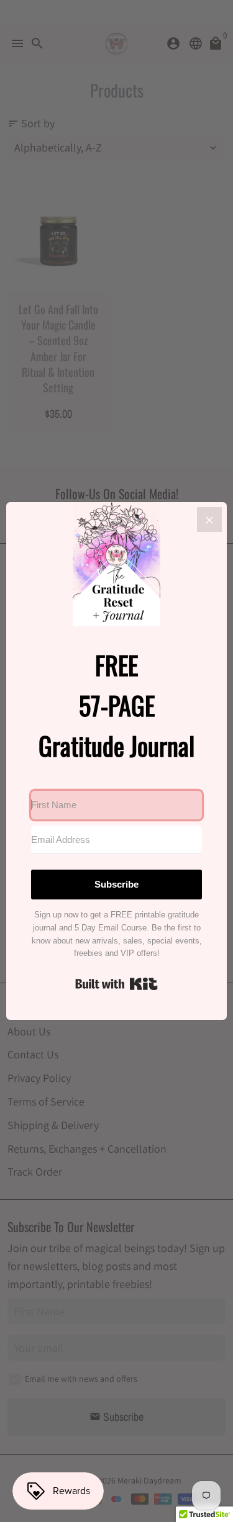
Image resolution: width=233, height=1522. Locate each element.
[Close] (209, 519)
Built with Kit (116, 984)
